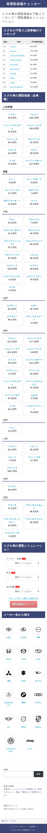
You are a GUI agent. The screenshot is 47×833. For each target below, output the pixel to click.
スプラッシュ (12, 370)
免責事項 (32, 826)
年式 (8, 573)
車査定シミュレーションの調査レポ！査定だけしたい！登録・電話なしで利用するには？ (23, 792)
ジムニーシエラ (15, 60)
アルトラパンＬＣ (34, 241)
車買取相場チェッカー (23, 4)
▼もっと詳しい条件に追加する (23, 598)
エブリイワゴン (34, 276)
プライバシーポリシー (18, 826)
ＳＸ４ (34, 201)
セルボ (34, 395)
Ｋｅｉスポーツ (34, 179)
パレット (12, 457)
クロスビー (12, 316)
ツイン (12, 428)
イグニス (34, 255)
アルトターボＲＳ (12, 230)
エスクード (12, 265)
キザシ (34, 306)
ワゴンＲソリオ (12, 533)
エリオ (12, 287)
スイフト (12, 360)
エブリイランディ (12, 276)
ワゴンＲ (13, 73)
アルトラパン (15, 69)
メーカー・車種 (13, 559)
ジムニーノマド (12, 349)
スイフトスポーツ (16, 87)
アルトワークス (12, 255)
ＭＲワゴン (34, 190)
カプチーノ (12, 306)
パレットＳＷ (34, 457)
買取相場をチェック (23, 604)
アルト (12, 78)
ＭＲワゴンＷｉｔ (12, 201)
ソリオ (12, 82)
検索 (6, 769)
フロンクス (12, 468)
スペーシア (14, 64)
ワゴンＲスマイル (34, 519)
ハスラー (13, 46)
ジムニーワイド (34, 349)
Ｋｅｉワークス (12, 190)
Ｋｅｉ (12, 179)
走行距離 (10, 587)
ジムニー (13, 51)
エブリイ (34, 265)
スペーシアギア (12, 395)
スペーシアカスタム (17, 55)
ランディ (12, 486)
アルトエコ (34, 219)
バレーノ (34, 446)
